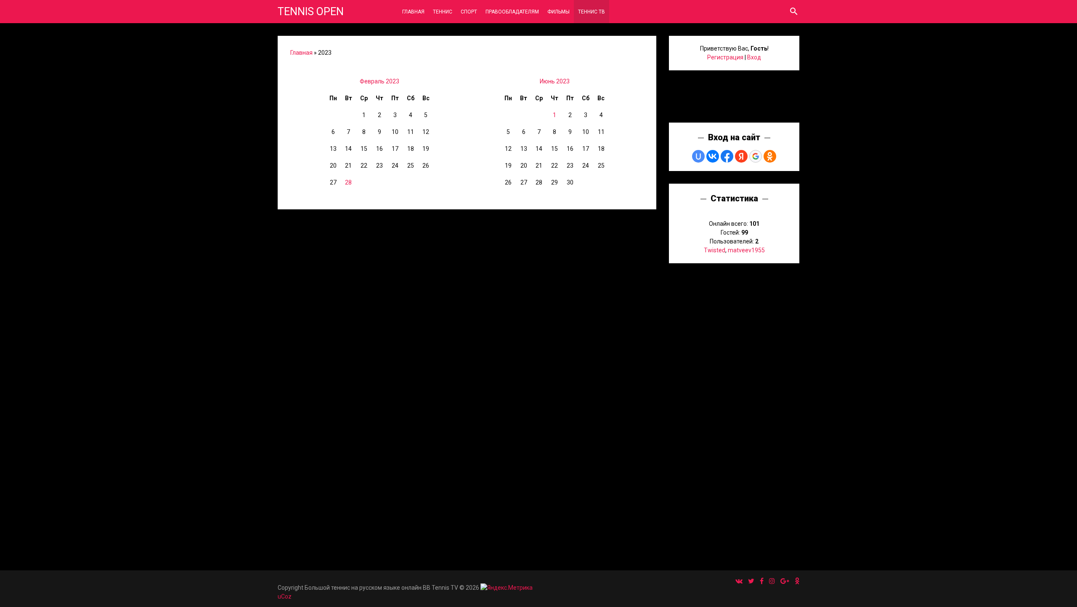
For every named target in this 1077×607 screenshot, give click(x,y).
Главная (301, 52)
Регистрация (725, 57)
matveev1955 (746, 250)
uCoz (285, 596)
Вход (754, 57)
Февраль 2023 (379, 81)
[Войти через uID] (698, 156)
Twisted (714, 250)
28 (348, 182)
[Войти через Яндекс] (741, 156)
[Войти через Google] (755, 156)
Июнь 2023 (555, 81)
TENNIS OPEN (311, 11)
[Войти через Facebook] (727, 156)
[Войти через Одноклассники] (770, 156)
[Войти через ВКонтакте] (712, 156)
